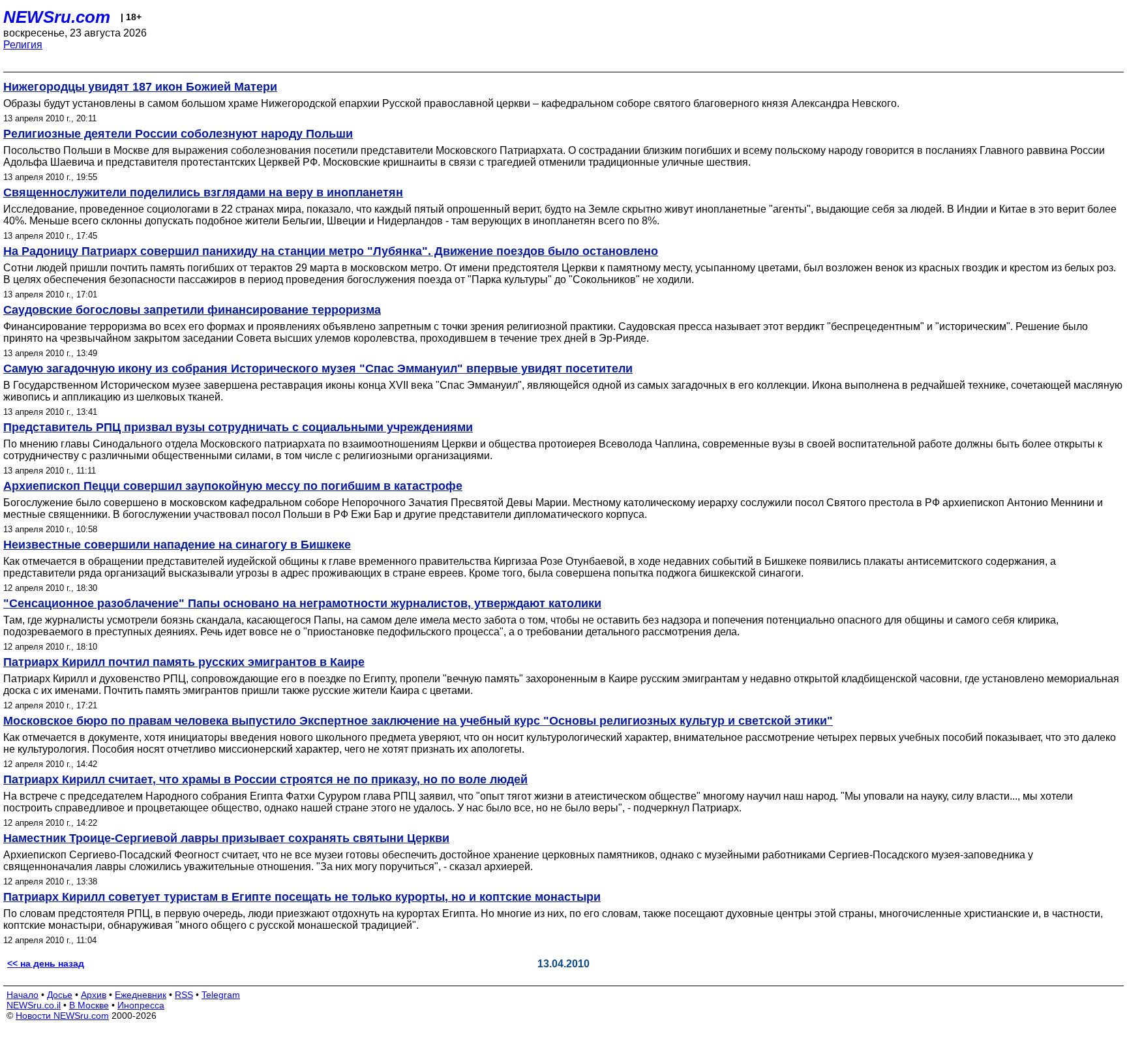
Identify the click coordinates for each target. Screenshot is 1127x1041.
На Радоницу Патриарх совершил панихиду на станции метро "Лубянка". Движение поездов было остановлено (330, 251)
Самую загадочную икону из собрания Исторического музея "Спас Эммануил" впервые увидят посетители (318, 368)
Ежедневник (140, 994)
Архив (93, 994)
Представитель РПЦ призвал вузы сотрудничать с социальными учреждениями (238, 427)
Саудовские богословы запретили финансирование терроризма (192, 309)
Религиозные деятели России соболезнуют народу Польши (178, 133)
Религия (22, 44)
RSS (184, 994)
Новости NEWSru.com (62, 1015)
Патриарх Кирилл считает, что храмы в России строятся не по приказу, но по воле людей (265, 779)
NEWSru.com (56, 17)
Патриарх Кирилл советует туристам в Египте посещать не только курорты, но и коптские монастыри (302, 896)
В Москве (89, 1005)
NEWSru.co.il (34, 1005)
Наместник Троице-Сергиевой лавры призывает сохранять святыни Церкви (226, 838)
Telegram (221, 994)
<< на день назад (45, 963)
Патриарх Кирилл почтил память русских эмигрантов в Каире (184, 662)
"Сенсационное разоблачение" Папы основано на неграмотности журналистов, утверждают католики (302, 603)
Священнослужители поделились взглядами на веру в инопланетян (203, 192)
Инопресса (140, 1005)
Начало (22, 994)
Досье (59, 994)
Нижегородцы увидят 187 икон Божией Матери (140, 86)
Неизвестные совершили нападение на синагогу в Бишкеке (177, 544)
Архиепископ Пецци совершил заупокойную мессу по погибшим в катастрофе (232, 485)
